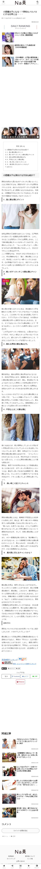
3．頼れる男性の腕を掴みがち (16, 157)
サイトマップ (11, 858)
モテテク (12, 668)
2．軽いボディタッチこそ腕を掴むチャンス (20, 154)
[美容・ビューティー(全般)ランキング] (7, 664)
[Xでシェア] (6, 636)
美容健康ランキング (10, 660)
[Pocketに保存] (25, 641)
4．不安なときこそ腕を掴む (15, 159)
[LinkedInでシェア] (20, 647)
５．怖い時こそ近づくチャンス (16, 162)
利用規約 (11, 856)
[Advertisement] (20, 76)
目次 (17, 146)
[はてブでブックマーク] (16, 641)
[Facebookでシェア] (6, 641)
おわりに (9, 167)
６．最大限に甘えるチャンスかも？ (18, 164)
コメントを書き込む (20, 830)
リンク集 (30, 858)
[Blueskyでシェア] (25, 636)
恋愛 (5, 668)
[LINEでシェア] (34, 641)
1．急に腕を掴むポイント (15, 152)
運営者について (30, 856)
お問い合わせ (20, 861)
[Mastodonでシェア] (16, 636)
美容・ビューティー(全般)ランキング (24, 664)
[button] (37, 485)
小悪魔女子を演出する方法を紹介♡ (18, 149)
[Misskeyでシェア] (34, 636)
